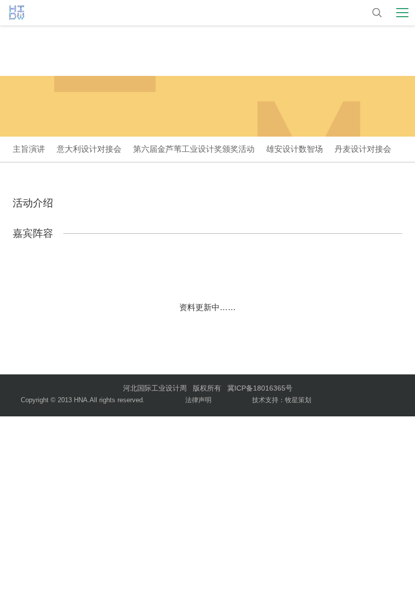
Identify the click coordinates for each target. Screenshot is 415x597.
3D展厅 (258, 13)
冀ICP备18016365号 (260, 388)
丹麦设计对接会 (363, 149)
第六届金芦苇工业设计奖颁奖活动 (194, 149)
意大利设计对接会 (89, 149)
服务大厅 (303, 13)
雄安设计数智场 (294, 149)
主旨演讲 (29, 149)
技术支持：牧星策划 (281, 400)
